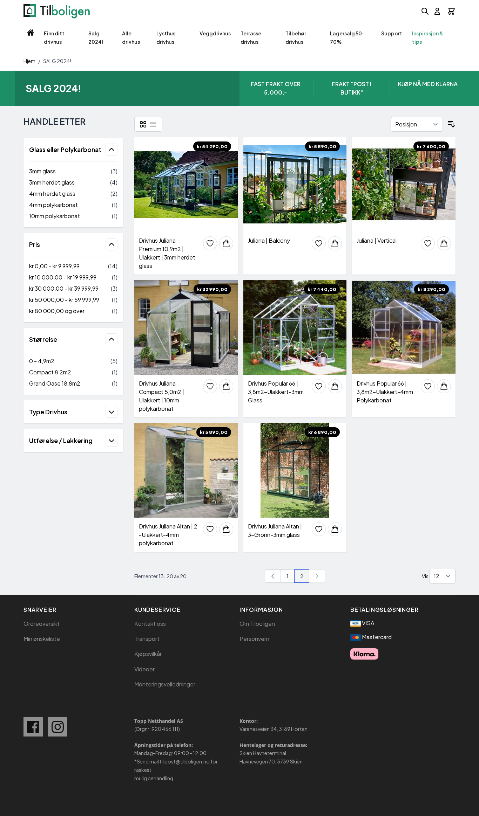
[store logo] (56, 11)
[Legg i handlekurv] (226, 243)
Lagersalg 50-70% (347, 37)
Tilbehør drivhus (295, 37)
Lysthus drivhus (165, 37)
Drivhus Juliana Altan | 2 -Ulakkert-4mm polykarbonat (168, 535)
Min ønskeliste (41, 638)
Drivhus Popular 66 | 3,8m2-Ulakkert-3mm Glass (276, 392)
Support (391, 33)
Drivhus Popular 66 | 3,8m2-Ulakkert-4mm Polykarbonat (385, 392)
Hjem (29, 61)
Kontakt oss (150, 623)
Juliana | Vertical (377, 240)
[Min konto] (437, 11)
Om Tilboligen (257, 623)
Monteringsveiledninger (164, 684)
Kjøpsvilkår (148, 653)
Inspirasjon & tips (427, 37)
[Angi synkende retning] (451, 124)
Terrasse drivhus (251, 37)
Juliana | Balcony (269, 240)
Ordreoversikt (41, 623)
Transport (147, 638)
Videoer (144, 669)
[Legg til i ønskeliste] (210, 243)
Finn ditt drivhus (54, 37)
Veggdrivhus (215, 33)
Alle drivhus (131, 37)
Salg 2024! (95, 37)
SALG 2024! (57, 61)
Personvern (254, 638)
